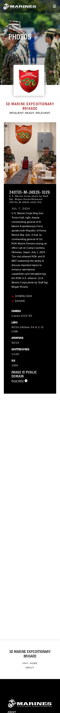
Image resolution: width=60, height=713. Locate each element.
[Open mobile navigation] (54, 6)
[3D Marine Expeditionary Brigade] (19, 6)
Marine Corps (30, 703)
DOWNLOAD (23, 296)
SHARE (19, 301)
